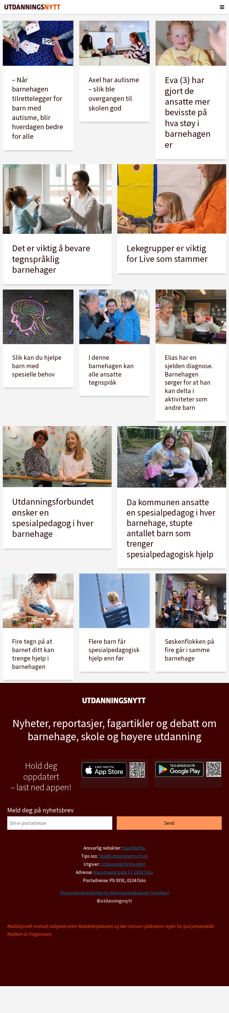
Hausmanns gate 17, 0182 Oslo (123, 872)
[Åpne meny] (222, 7)
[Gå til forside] (32, 7)
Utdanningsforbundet (123, 864)
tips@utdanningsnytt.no (123, 856)
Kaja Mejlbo (133, 848)
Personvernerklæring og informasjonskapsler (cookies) (114, 893)
